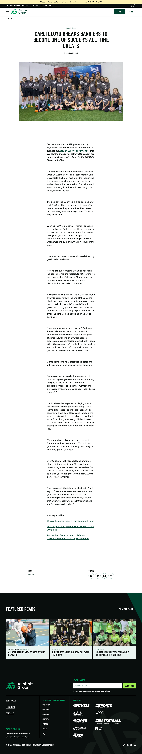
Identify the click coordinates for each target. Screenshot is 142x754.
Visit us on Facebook (124, 745)
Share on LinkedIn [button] (98, 576)
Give (131, 11)
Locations (10, 707)
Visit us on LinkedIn (131, 745)
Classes (44, 5)
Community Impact (13, 649)
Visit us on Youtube (135, 745)
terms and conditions (102, 691)
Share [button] (111, 576)
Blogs (51, 5)
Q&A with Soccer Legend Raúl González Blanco (70, 521)
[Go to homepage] (20, 11)
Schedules (26, 5)
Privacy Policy (37, 745)
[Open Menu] (7, 11)
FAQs (44, 733)
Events (45, 724)
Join (119, 11)
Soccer (31, 574)
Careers (45, 714)
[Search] (130, 5)
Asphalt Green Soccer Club (73, 150)
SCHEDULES (11, 700)
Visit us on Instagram (128, 745)
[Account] (134, 5)
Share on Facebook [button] (91, 576)
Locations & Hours (13, 5)
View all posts (126, 609)
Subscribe (129, 685)
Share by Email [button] (104, 576)
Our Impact (46, 709)
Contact (10, 713)
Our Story (46, 704)
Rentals (36, 5)
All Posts (12, 18)
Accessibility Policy (48, 745)
